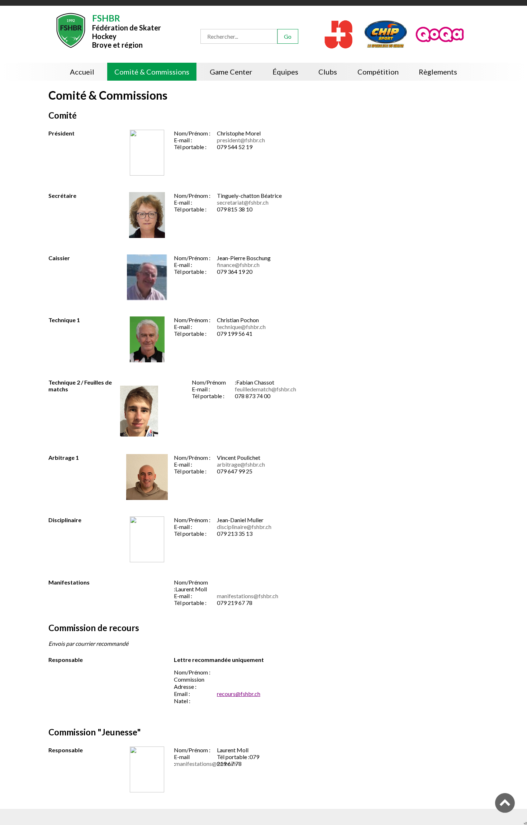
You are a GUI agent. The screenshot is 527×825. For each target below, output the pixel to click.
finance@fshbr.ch (238, 266)
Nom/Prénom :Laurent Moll (191, 587)
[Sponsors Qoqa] (477, 33)
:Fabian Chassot (254, 384)
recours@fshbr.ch (238, 695)
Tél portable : (190, 148)
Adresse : (186, 688)
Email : (182, 695)
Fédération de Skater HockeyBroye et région (189, 30)
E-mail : (183, 141)
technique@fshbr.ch (241, 328)
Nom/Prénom (209, 384)
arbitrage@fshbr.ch (241, 466)
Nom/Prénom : (192, 135)
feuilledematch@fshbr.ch (265, 390)
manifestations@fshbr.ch (247, 597)
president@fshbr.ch (241, 141)
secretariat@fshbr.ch (243, 204)
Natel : (182, 702)
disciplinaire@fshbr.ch (244, 528)
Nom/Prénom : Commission (192, 678)
